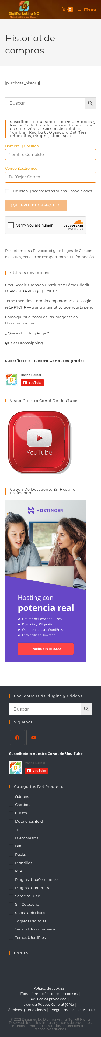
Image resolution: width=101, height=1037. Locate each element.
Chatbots (23, 804)
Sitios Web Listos (30, 913)
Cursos (21, 813)
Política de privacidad (49, 999)
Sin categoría (27, 904)
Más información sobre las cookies (49, 994)
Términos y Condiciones (26, 1010)
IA (17, 829)
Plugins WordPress (32, 887)
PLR (18, 871)
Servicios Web (27, 896)
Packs (20, 854)
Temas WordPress (31, 937)
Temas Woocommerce (35, 929)
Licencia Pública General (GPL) (48, 1004)
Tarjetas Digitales (30, 921)
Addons (22, 796)
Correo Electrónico (21, 168)
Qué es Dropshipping (24, 343)
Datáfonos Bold (29, 821)
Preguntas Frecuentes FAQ (72, 1010)
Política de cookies (48, 988)
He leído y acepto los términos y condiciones (52, 191)
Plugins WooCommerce (36, 879)
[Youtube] (33, 737)
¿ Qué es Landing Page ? (27, 333)
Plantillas (23, 863)
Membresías (26, 838)
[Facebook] (17, 737)
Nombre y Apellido (22, 146)
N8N (19, 846)
